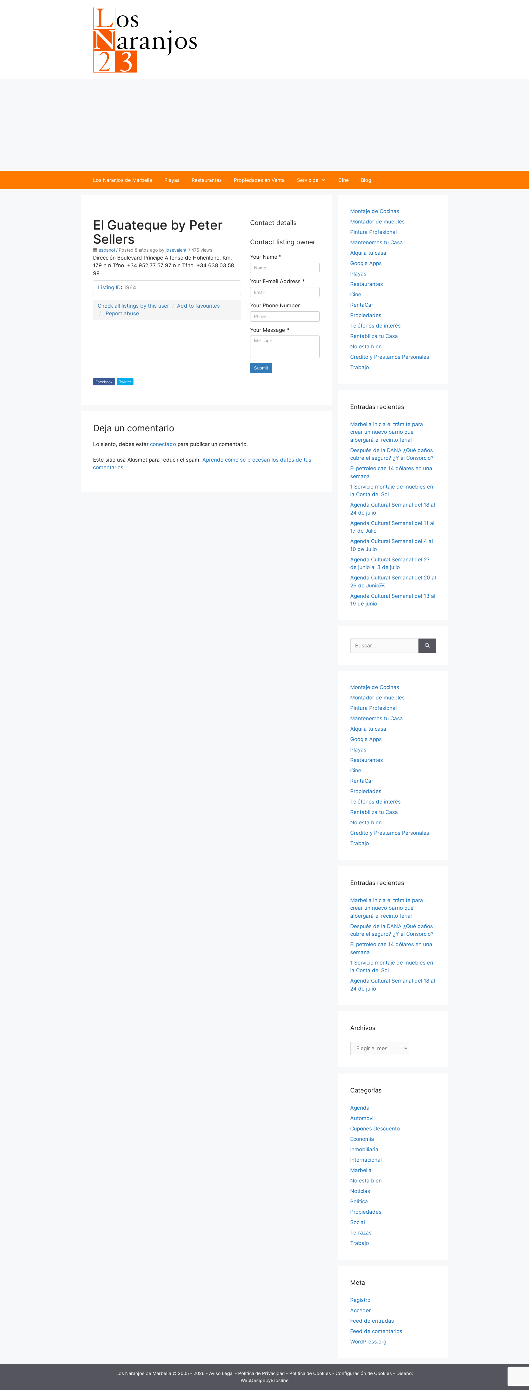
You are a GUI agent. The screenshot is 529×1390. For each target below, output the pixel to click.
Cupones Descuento (375, 1129)
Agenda (360, 1108)
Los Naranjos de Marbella (122, 180)
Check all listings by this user (133, 306)
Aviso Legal (222, 1373)
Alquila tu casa (368, 253)
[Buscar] (427, 646)
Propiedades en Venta (259, 180)
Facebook (104, 382)
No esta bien (366, 346)
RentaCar (361, 305)
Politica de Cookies (310, 1373)
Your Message (269, 330)
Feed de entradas (372, 1321)
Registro (360, 1300)
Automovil (362, 1118)
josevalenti (176, 250)
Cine (343, 180)
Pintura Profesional (373, 232)
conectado (163, 444)
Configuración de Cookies (364, 1373)
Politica (359, 1201)
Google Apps (366, 263)
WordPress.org (368, 1342)
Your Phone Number (275, 305)
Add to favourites (198, 306)
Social (357, 1222)
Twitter (125, 382)
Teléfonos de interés (375, 326)
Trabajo (359, 367)
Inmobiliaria (364, 1149)
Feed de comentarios (376, 1331)
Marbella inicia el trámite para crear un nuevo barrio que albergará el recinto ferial (386, 432)
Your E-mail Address (277, 281)
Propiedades (365, 315)
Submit (261, 367)
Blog (366, 180)
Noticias (360, 1191)
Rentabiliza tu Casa (374, 336)
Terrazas (361, 1233)
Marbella (361, 1170)
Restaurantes (207, 180)
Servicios (307, 180)
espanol (107, 250)
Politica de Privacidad (262, 1373)
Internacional (366, 1160)
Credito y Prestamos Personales (389, 357)
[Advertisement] (264, 125)
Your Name (266, 257)
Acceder (360, 1310)
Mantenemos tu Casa (376, 242)
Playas (171, 180)
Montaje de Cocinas (374, 211)
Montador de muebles (377, 222)
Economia (362, 1139)
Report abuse (122, 313)
